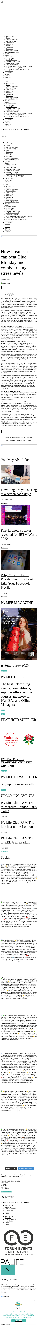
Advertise (7, 74)
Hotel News (9, 46)
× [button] (34, 1300)
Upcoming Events (11, 57)
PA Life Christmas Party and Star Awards (17, 69)
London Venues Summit (12, 63)
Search (3, 137)
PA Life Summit (10, 58)
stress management (17, 437)
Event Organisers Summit (13, 61)
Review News (9, 47)
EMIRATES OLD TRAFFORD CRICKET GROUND (16, 762)
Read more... (4, 503)
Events (6, 55)
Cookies (7, 1212)
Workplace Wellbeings (12, 50)
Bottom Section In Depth (18, 440)
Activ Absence (11, 303)
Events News (9, 44)
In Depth (28, 440)
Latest (6, 35)
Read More (8, 1324)
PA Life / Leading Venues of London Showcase (19, 66)
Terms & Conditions (10, 1208)
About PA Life (9, 1205)
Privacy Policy (9, 1210)
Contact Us (8, 77)
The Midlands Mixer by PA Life (15, 68)
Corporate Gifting (11, 41)
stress (9, 437)
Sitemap (7, 1213)
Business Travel (10, 36)
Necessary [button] (3, 1292)
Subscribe (7, 79)
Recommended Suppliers (12, 52)
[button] (18, 133)
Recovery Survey (5, 329)
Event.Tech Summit (11, 60)
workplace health (27, 437)
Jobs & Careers (9, 71)
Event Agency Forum (12, 64)
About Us (7, 75)
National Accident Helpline (18, 314)
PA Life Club (8, 72)
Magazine (7, 53)
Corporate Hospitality (12, 39)
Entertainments (10, 42)
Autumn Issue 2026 (15, 665)
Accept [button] (3, 1324)
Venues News (9, 49)
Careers (8, 38)
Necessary (6, 1296)
